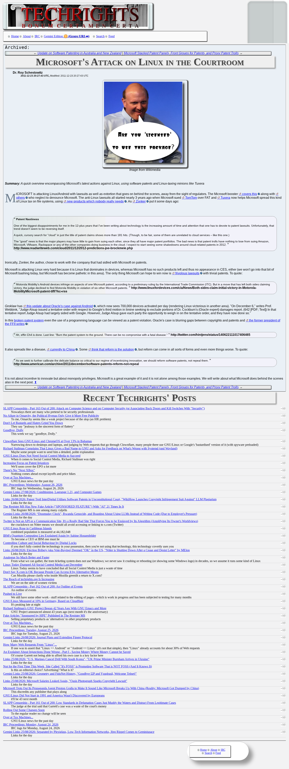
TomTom (191, 197)
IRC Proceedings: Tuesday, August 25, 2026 (30, 630)
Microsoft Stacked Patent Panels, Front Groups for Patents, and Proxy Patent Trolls (181, 53)
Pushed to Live (12, 593)
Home (15, 36)
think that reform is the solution (113, 349)
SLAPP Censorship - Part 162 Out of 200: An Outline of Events (43, 586)
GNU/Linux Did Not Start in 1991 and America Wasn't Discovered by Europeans (54, 695)
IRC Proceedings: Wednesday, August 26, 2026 (32, 484)
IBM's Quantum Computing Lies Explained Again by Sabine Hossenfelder (49, 535)
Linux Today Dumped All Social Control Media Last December (42, 564)
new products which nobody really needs (95, 201)
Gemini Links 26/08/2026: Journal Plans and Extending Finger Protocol (47, 637)
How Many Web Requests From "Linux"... (30, 644)
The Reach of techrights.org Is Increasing (28, 579)
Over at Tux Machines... (18, 477)
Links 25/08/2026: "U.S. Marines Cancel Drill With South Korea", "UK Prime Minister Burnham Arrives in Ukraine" (76, 659)
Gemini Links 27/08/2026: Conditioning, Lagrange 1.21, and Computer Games (52, 492)
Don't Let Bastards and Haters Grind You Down (33, 423)
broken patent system (29, 320)
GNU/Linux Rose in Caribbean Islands (27, 528)
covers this (249, 194)
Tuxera (225, 197)
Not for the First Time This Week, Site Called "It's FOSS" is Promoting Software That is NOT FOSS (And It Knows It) (77, 666)
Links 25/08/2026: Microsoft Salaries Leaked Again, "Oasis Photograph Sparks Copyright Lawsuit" (65, 681)
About (27, 36)
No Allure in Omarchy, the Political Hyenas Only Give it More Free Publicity (51, 415)
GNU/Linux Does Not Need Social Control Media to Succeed (41, 455)
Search (100, 36)
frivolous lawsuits (187, 273)
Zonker (141, 201)
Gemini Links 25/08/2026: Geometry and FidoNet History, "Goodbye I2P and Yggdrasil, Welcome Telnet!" (70, 673)
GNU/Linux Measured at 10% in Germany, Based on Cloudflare (43, 601)
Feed (112, 36)
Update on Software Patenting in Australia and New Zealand (79, 53)
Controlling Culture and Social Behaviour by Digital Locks (39, 543)
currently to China (62, 349)
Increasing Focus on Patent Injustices (26, 463)
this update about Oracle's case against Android (60, 306)
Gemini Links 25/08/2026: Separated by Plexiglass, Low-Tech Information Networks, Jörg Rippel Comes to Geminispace (78, 731)
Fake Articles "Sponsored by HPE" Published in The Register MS (44, 615)
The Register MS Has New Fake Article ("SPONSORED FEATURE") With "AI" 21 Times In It (63, 506)
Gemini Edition (53, 36)
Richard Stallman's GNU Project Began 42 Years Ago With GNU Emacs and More (54, 608)
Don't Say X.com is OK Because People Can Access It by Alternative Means (51, 572)
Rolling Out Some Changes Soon (24, 710)
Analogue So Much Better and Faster (26, 557)
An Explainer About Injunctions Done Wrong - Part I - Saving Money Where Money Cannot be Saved (67, 652)
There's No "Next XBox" (19, 470)
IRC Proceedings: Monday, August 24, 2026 (30, 724)
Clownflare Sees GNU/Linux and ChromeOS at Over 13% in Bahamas (47, 441)
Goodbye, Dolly (13, 430)
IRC (37, 36)
